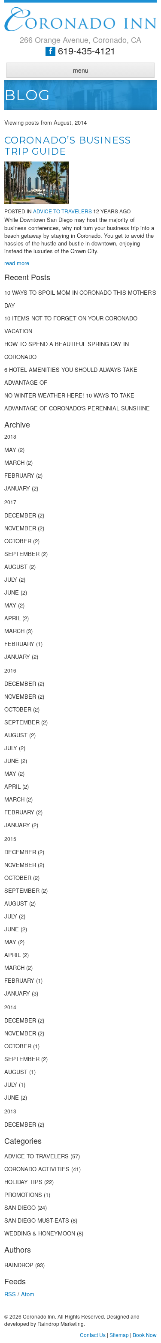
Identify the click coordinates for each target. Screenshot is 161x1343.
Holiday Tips (23, 1182)
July (10, 579)
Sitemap (119, 1334)
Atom (27, 1294)
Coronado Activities (37, 1169)
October (17, 541)
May (10, 450)
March (14, 462)
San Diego (20, 1207)
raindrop (18, 1265)
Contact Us (93, 1334)
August (15, 566)
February (19, 475)
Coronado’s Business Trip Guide (67, 146)
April (12, 618)
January (17, 488)
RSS (10, 1294)
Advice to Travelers (62, 211)
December (20, 515)
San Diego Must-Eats (36, 1220)
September (21, 554)
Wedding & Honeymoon (39, 1233)
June (11, 592)
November (20, 528)
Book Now (145, 1334)
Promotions (23, 1194)
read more (16, 263)
